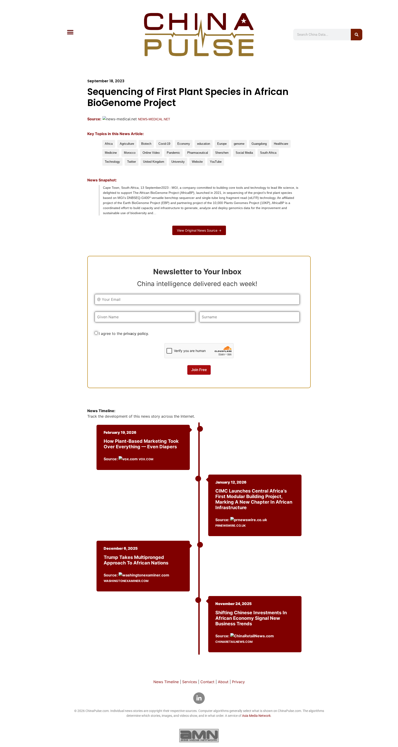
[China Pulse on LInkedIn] (199, 698)
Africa (109, 143)
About (223, 681)
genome (239, 143)
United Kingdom (153, 161)
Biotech (146, 143)
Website (197, 161)
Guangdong (259, 143)
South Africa (268, 152)
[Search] (356, 34)
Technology (112, 161)
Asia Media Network (256, 715)
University (178, 161)
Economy (183, 143)
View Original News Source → (199, 230)
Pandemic (173, 152)
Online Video (151, 152)
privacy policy (135, 333)
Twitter (131, 161)
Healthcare (281, 143)
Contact (207, 681)
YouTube (216, 161)
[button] (70, 32)
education (203, 143)
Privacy (238, 681)
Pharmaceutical (197, 152)
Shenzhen (221, 152)
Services (189, 681)
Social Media (244, 152)
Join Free (199, 370)
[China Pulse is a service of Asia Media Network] (199, 735)
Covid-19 (164, 143)
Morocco (129, 152)
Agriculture (127, 143)
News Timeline (166, 681)
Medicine (111, 152)
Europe (222, 143)
